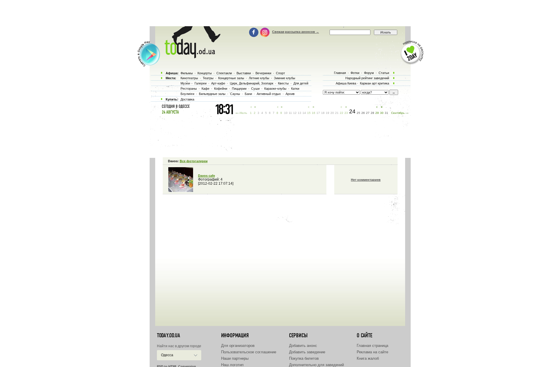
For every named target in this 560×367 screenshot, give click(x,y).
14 (304, 112)
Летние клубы (259, 78)
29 (377, 112)
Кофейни (220, 88)
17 (318, 112)
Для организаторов (238, 345)
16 (313, 112)
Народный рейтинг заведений (367, 78)
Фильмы (187, 73)
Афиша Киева (346, 83)
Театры (208, 78)
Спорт (280, 73)
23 (346, 112)
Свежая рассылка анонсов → (295, 31)
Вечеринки (263, 73)
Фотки (355, 73)
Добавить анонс (303, 345)
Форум (369, 73)
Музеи (185, 83)
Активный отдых (269, 94)
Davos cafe (206, 175)
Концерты (204, 73)
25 (358, 112)
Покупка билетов (304, 358)
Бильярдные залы (212, 94)
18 (323, 112)
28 (372, 112)
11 (290, 112)
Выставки (244, 73)
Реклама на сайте (372, 352)
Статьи (384, 73)
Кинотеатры (189, 78)
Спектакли (224, 73)
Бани (248, 94)
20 (332, 112)
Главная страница (372, 345)
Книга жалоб (368, 358)
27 (368, 112)
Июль (243, 112)
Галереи (200, 83)
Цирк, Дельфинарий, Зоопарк (251, 83)
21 (337, 112)
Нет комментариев (366, 179)
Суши (255, 88)
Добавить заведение (307, 352)
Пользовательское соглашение (248, 352)
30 (382, 112)
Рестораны (189, 88)
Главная (340, 73)
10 (286, 112)
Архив (290, 94)
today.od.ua (168, 335)
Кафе (205, 88)
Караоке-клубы (275, 88)
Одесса (167, 355)
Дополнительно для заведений (316, 365)
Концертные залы (231, 78)
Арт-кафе (218, 83)
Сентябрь (398, 112)
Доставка (187, 99)
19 (327, 112)
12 (295, 112)
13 (299, 112)
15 (309, 112)
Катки (295, 88)
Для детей (300, 83)
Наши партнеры (235, 358)
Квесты (283, 83)
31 (386, 112)
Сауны (235, 94)
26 (363, 112)
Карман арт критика (374, 83)
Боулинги (187, 94)
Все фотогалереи (194, 161)
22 (341, 112)
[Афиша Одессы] (190, 57)
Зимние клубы (284, 78)
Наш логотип (232, 365)
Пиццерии (239, 88)
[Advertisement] (280, 13)
